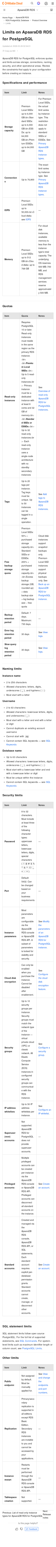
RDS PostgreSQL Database (17, 20)
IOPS (28, 219)
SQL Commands (28, 1340)
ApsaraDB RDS (22, 17)
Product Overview (39, 20)
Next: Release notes (47, 1514)
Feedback (33, 1529)
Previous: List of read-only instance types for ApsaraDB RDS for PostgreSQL (22, 1514)
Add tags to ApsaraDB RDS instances (43, 501)
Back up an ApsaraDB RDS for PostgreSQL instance (44, 592)
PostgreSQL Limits (32, 1348)
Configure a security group (44, 1051)
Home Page (7, 17)
